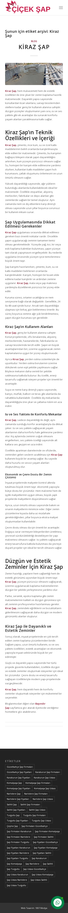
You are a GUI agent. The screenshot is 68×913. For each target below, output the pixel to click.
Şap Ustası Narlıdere (17, 879)
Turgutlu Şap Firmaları (34, 815)
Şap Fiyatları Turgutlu (17, 858)
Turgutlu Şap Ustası (41, 820)
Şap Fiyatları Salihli (42, 852)
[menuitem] (61, 7)
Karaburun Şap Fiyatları (18, 777)
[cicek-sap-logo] (28, 7)
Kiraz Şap (34, 47)
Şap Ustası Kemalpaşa (42, 874)
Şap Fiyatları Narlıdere (18, 852)
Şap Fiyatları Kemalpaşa (45, 847)
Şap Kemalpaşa (14, 863)
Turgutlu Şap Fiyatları (17, 820)
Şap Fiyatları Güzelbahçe (45, 842)
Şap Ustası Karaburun (17, 874)
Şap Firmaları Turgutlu (18, 842)
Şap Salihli (48, 863)
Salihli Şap (12, 804)
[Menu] (61, 7)
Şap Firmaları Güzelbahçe (35, 826)
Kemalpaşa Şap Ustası (45, 788)
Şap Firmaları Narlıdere (18, 836)
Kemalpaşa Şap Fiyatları (18, 788)
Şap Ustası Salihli (39, 879)
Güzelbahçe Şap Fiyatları (19, 772)
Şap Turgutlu (13, 869)
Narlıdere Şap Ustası (43, 799)
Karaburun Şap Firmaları (47, 772)
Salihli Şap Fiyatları (16, 809)
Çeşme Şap (12, 826)
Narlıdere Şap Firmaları (36, 793)
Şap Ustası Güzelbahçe (34, 869)
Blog (34, 41)
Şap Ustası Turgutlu (16, 885)
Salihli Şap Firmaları (30, 804)
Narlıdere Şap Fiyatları (18, 799)
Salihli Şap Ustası (37, 809)
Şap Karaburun (39, 858)
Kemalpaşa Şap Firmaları (38, 782)
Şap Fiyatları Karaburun (18, 847)
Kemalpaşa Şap (14, 782)
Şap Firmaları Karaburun (19, 831)
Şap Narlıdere (32, 863)
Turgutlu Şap (13, 815)
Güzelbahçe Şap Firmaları (20, 766)
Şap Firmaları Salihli (43, 836)
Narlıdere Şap (14, 793)
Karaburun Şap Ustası (44, 777)
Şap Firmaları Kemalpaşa (47, 831)
